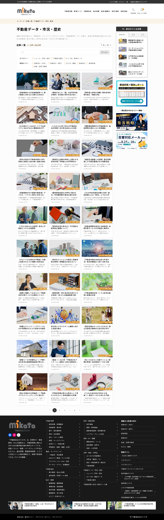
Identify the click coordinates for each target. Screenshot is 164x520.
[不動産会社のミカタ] (26, 11)
